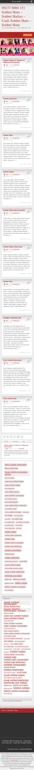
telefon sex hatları (19, 579)
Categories (10, 710)
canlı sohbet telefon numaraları (16, 505)
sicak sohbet (18, 525)
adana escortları (16, 716)
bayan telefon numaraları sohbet (16, 473)
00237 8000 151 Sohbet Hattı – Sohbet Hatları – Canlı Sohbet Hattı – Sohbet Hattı (16, 16)
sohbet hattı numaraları (14, 543)
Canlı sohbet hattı (10, 398)
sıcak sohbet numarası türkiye (14, 568)
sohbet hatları (10, 532)
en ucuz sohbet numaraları (13, 512)
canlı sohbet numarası (11, 499)
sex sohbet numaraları (22, 522)
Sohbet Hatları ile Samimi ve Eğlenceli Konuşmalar (14, 61)
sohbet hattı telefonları (13, 546)
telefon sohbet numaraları (15, 587)
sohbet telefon (9, 554)
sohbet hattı (10, 539)
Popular (6, 441)
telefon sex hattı (9, 583)
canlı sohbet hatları (12, 485)
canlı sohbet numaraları (14, 495)
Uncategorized (16, 64)
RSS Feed (31, 1)
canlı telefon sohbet (11, 508)
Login (28, 1)
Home (3, 710)
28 (18, 437)
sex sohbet (7, 519)
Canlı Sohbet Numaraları (12, 360)
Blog (16, 710)
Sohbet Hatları (8, 172)
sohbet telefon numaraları (11, 561)
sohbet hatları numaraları (13, 535)
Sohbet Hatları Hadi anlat (12, 247)
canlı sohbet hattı (9, 488)
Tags (23, 441)
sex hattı (9, 728)
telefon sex (8, 579)
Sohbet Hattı (8, 135)
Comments (15, 441)
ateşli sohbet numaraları (16, 464)
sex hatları (9, 515)
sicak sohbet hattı (10, 528)
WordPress (29, 749)
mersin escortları (16, 730)
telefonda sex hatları (13, 576)
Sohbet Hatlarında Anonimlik (14, 210)
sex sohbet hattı (9, 522)
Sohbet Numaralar (10, 99)
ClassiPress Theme (13, 749)
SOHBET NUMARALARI (12, 318)
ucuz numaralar (9, 590)
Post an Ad (27, 35)
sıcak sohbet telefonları (14, 572)
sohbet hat (18, 528)
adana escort (7, 716)
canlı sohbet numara (12, 492)
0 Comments (21, 448)
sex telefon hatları (9, 525)
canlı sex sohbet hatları (14, 481)
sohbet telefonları (12, 558)
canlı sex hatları (9, 478)
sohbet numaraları (13, 550)
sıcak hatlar (23, 561)
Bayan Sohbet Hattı (11, 468)
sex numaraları (18, 515)
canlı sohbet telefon (11, 502)
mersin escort (25, 730)
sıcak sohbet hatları (13, 565)
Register (24, 1)
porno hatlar (26, 512)
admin (7, 64)
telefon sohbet (21, 583)
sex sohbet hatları (17, 519)
